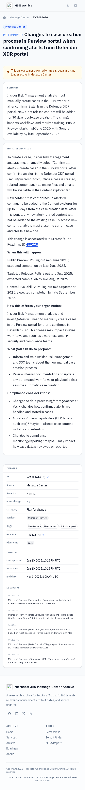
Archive (10, 743)
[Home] (4, 17)
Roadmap (12, 748)
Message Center (19, 17)
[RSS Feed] (68, 5)
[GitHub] (9, 713)
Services (11, 737)
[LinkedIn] (16, 713)
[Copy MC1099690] (44, 477)
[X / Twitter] (24, 713)
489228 (32, 244)
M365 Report (54, 743)
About (10, 754)
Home (9, 732)
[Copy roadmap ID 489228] (39, 535)
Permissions (53, 732)
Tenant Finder (54, 737)
